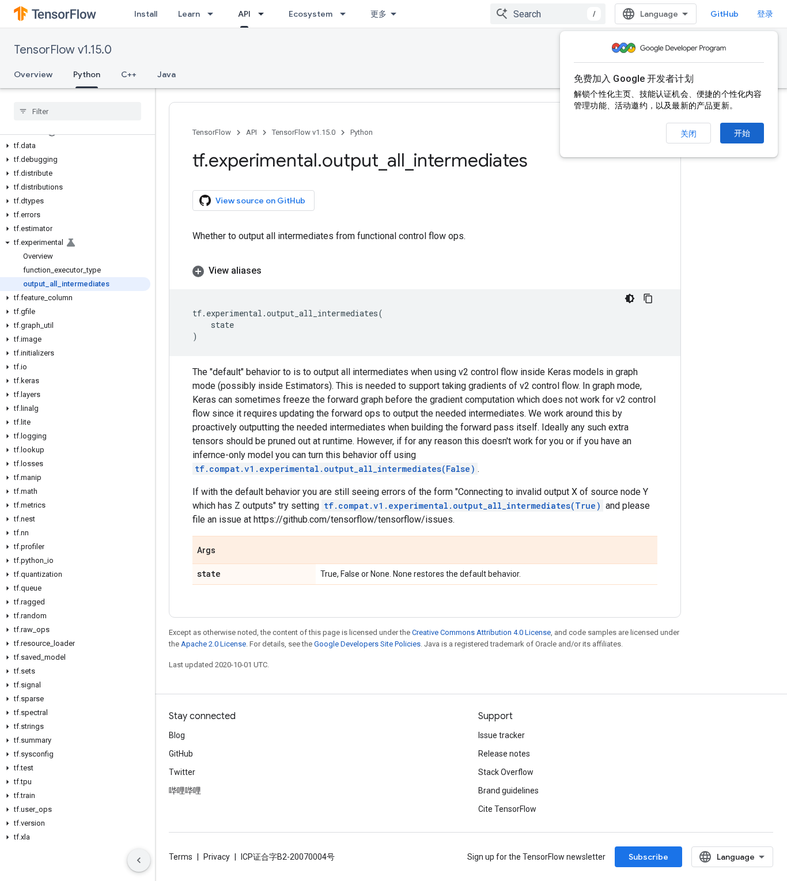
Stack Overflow (506, 772)
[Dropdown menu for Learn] (214, 14)
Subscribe (648, 857)
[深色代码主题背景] (629, 298)
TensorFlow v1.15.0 (63, 50)
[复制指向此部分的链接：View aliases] (273, 271)
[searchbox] (77, 111)
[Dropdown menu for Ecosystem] (346, 14)
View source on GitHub (260, 200)
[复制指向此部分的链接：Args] (227, 551)
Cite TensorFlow (507, 809)
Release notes (504, 753)
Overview (33, 74)
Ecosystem (310, 14)
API (244, 14)
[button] (75, 146)
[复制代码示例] (648, 298)
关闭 (688, 133)
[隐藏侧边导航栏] (138, 860)
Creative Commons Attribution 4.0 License (481, 632)
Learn (189, 14)
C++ (129, 74)
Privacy (216, 856)
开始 (742, 133)
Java (166, 74)
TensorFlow (211, 132)
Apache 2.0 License (213, 644)
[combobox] (548, 13)
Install (145, 14)
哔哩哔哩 (185, 790)
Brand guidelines (508, 790)
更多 (378, 14)
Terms (180, 856)
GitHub (724, 14)
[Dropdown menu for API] (264, 14)
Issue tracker (501, 735)
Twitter (182, 772)
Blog (177, 735)
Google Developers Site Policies (367, 644)
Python (86, 74)
